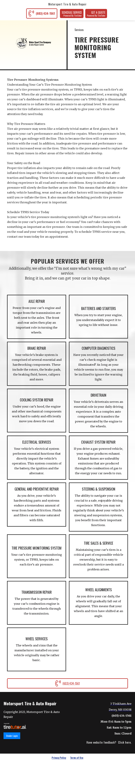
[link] (15, 726)
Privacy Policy (59, 757)
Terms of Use (76, 757)
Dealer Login (12, 735)
